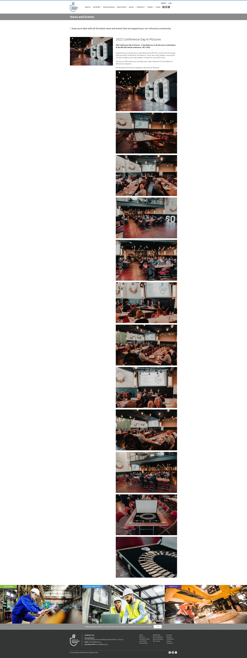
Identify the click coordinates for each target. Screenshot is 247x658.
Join (157, 627)
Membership (156, 635)
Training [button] (149, 7)
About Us (87, 7)
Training (168, 641)
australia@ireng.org (102, 644)
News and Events (158, 639)
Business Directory (109, 7)
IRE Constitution (158, 637)
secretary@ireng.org (95, 642)
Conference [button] (140, 7)
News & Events (121, 7)
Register (163, 3)
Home (141, 635)
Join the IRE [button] (96, 7)
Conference (170, 639)
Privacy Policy (143, 643)
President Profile (144, 639)
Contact (158, 7)
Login (170, 3)
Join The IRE (143, 641)
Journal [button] (131, 7)
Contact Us (169, 643)
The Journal (156, 641)
